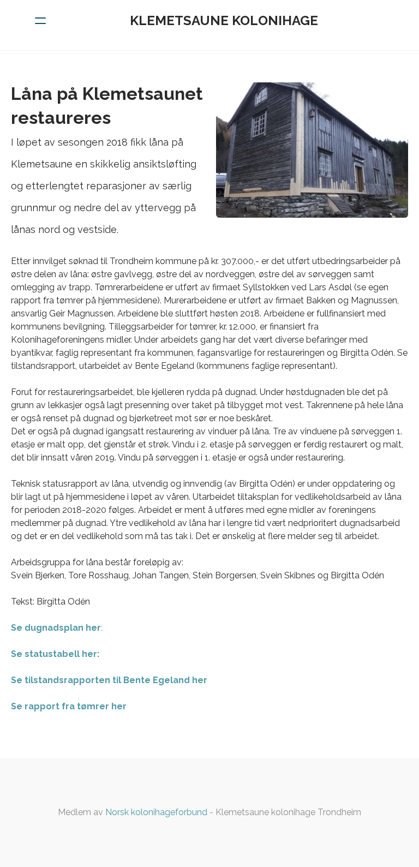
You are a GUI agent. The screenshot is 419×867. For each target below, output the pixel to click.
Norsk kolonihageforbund (156, 812)
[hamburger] (40, 21)
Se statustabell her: (55, 654)
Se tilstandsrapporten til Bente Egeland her (109, 680)
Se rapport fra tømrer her (69, 706)
